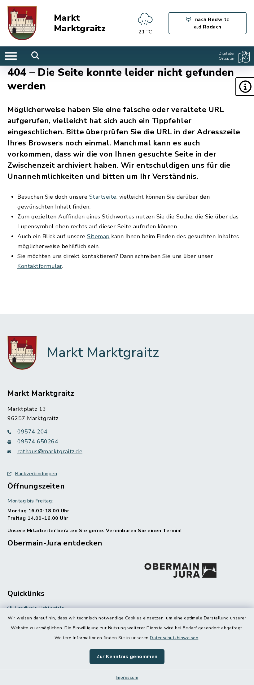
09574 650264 (37, 441)
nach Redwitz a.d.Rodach (211, 23)
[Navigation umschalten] (11, 56)
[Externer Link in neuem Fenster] (180, 569)
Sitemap (98, 236)
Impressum (127, 677)
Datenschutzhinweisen (174, 638)
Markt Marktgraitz (80, 23)
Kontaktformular (39, 266)
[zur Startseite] (22, 23)
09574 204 (32, 431)
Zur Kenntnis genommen (127, 656)
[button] (244, 86)
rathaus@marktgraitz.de (49, 451)
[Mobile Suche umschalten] (35, 56)
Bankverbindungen (36, 473)
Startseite (102, 196)
